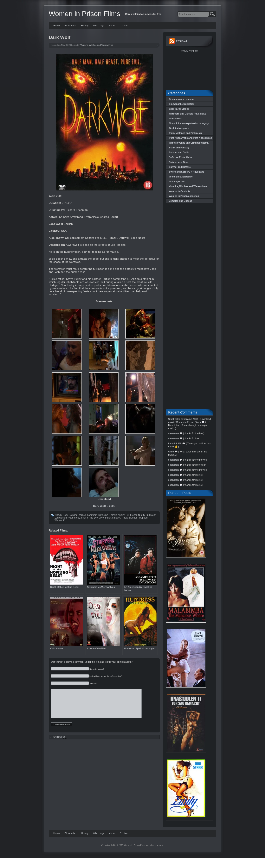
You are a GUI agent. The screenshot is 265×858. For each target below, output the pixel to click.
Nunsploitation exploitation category (189, 123)
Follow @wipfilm (189, 50)
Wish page (98, 25)
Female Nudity (117, 515)
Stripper (116, 517)
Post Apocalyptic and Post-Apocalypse (190, 138)
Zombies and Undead (180, 201)
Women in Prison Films (84, 14)
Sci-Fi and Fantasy (179, 147)
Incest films (175, 118)
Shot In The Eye (89, 517)
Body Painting (70, 515)
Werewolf (59, 520)
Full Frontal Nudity (135, 515)
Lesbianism (61, 517)
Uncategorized (177, 181)
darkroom (92, 515)
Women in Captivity (179, 191)
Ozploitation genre (179, 128)
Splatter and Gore (178, 162)
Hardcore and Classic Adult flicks (187, 113)
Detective (103, 515)
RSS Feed (181, 41)
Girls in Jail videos (179, 109)
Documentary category (182, 99)
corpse (82, 515)
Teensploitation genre (181, 176)
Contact (124, 25)
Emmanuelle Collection (181, 104)
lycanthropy (74, 517)
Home (56, 25)
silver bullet (105, 517)
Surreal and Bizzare (180, 167)
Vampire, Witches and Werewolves (96, 45)
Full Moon (151, 515)
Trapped (143, 517)
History (84, 25)
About (112, 25)
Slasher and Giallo (179, 152)
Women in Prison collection (184, 196)
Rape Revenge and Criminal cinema (189, 142)
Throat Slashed (129, 517)
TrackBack (59, 737)
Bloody (58, 515)
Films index (70, 25)
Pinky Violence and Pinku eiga (185, 133)
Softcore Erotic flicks (180, 157)
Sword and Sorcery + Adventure (186, 172)
